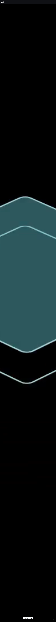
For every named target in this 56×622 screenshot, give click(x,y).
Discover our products (28, 618)
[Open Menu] (54, 2)
